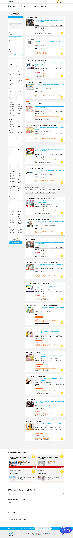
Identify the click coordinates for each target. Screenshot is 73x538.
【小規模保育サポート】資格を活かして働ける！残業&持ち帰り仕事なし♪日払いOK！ (49, 332)
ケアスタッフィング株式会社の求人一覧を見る (42, 299)
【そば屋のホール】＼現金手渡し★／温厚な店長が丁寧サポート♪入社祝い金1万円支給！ (49, 21)
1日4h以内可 (20, 132)
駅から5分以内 (12, 198)
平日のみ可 (19, 149)
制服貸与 (11, 218)
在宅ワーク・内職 (20, 136)
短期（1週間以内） (20, 67)
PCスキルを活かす (20, 230)
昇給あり (19, 216)
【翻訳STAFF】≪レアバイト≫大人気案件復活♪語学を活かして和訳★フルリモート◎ (49, 42)
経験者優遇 (12, 232)
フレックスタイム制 (20, 153)
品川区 (59, 189)
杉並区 (54, 189)
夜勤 (18, 167)
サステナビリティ (34, 533)
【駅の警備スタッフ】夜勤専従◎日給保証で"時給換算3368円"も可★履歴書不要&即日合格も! (49, 201)
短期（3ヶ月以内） (20, 71)
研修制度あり (20, 211)
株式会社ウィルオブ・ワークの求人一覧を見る (42, 346)
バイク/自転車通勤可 (12, 201)
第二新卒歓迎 (12, 115)
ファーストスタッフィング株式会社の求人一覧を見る (43, 393)
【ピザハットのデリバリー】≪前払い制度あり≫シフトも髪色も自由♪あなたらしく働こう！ (49, 402)
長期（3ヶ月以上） (12, 74)
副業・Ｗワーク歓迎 (20, 113)
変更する (15, 37)
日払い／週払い (20, 98)
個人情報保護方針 (47, 533)
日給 (16, 91)
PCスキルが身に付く (12, 204)
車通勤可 (19, 198)
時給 (11, 91)
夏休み (11, 80)
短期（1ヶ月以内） (12, 71)
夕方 (18, 165)
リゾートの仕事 (12, 140)
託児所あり (12, 222)
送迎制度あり (20, 214)
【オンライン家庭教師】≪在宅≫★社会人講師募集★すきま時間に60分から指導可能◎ (49, 63)
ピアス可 (19, 190)
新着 (56, 12)
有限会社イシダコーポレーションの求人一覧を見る (43, 33)
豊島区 (44, 189)
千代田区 (49, 189)
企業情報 (26, 533)
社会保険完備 (12, 220)
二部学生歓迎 (20, 106)
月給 (20, 91)
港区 (35, 189)
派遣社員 (19, 124)
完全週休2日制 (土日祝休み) (12, 156)
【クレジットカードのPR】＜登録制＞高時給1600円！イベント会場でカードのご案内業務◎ (49, 379)
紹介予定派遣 (12, 126)
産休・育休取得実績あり (20, 223)
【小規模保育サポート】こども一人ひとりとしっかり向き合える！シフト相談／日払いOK (49, 355)
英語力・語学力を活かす (12, 230)
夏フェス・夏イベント (20, 81)
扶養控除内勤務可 (12, 133)
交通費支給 (12, 214)
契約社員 (11, 124)
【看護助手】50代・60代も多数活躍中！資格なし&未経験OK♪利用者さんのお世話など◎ (49, 265)
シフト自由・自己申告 (12, 153)
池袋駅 (37, 192)
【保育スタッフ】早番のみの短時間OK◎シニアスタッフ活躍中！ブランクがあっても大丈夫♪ (49, 424)
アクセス (29, 533)
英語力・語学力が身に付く (20, 201)
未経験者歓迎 (12, 104)
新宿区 (31, 189)
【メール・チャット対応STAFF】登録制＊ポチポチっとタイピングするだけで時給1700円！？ (49, 85)
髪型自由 (19, 188)
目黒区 (27, 192)
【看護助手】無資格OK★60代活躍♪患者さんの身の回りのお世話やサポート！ (49, 128)
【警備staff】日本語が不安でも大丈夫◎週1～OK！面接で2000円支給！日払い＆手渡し (49, 222)
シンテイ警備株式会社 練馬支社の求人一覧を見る (42, 213)
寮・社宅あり (12, 216)
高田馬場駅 (42, 192)
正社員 (19, 121)
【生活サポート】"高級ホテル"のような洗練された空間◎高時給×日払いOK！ (49, 286)
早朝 (11, 163)
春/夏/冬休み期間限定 (20, 74)
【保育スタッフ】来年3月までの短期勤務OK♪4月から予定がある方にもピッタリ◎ (49, 308)
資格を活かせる (20, 233)
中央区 (40, 189)
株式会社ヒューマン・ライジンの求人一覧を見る (42, 119)
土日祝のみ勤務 (12, 150)
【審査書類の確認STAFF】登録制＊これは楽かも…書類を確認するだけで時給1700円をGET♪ (49, 107)
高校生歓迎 (19, 104)
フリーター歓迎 (12, 113)
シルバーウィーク (12, 84)
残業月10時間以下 (20, 140)
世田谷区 (31, 192)
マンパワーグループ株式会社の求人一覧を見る (42, 323)
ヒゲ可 (19, 192)
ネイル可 (11, 192)
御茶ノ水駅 (48, 192)
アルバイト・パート (12, 122)
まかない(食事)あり (12, 212)
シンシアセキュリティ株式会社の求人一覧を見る (42, 162)
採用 (38, 533)
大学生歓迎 (12, 106)
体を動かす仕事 (12, 136)
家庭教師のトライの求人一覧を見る (40, 76)
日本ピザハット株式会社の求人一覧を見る (41, 256)
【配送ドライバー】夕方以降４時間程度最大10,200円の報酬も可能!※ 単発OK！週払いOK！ (49, 171)
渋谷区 (27, 189)
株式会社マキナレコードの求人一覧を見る (41, 54)
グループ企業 (42, 533)
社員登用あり (20, 220)
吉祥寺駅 (53, 192)
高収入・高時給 (12, 98)
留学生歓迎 (19, 110)
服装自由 (11, 190)
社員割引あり (20, 218)
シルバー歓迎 (12, 110)
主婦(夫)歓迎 (20, 108)
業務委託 (19, 126)
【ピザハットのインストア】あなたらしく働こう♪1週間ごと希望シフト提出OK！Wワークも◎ (49, 243)
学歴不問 (11, 108)
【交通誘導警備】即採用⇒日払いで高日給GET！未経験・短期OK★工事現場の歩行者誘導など (49, 150)
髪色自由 (11, 188)
